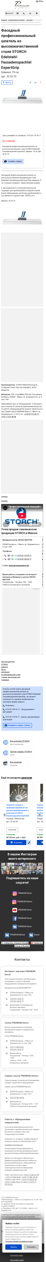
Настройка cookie (17, 1260)
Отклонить (31, 1247)
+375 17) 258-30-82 (13, 1177)
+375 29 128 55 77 (24, 559)
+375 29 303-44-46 (17, 1098)
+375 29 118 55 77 (24, 556)
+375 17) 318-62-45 (29, 1180)
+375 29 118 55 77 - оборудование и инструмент (18, 710)
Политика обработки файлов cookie (19, 1241)
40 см (3, 670)
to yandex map (36, 588)
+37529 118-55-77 (31, 1139)
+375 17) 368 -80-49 (30, 1177)
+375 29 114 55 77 (17, 1049)
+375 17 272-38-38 (8, 417)
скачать (4, 496)
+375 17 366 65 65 (17, 1047)
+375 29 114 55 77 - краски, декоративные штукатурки (21, 718)
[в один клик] (29, 842)
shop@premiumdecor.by (19, 566)
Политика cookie (16, 1255)
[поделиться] (30, 82)
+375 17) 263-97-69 (31, 1175)
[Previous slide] (4, 815)
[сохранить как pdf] (40, 82)
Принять (13, 1247)
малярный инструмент (16, 20)
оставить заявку (15, 161)
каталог (10, 13)
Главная (4, 20)
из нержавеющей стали (10, 675)
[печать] (35, 82)
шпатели (29, 20)
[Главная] (22, 8)
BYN (40, 1)
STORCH (4, 664)
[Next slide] (39, 815)
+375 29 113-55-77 (31, 414)
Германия (5, 680)
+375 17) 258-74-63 (12, 1182)
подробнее (12, 830)
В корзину (18, 842)
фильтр (8, 82)
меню (18, 13)
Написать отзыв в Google (16, 943)
